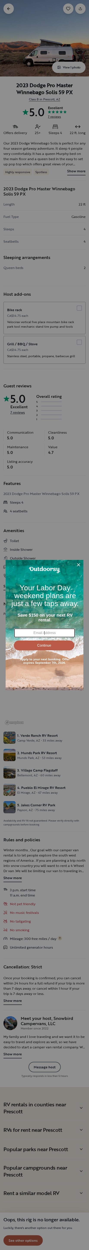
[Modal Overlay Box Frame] (44, 625)
